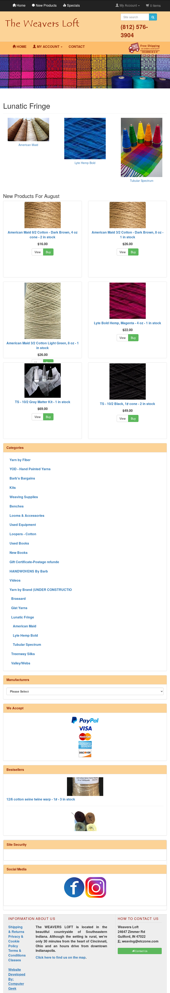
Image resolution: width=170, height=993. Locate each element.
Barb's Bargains (22, 478)
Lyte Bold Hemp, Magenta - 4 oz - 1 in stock (127, 323)
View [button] (37, 252)
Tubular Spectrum (141, 180)
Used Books (19, 543)
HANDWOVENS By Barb (29, 571)
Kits (13, 487)
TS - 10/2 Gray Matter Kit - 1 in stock (42, 401)
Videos (15, 580)
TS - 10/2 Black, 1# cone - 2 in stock (127, 403)
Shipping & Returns (16, 929)
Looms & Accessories (27, 515)
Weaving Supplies (24, 496)
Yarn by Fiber (20, 459)
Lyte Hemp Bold (85, 163)
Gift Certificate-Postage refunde (34, 561)
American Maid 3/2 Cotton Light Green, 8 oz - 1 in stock (42, 345)
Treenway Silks (22, 653)
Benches (17, 506)
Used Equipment (23, 524)
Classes (14, 960)
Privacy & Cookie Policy (15, 941)
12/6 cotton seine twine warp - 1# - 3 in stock (40, 789)
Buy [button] (48, 252)
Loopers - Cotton (23, 533)
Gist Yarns (18, 607)
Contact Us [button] (140, 951)
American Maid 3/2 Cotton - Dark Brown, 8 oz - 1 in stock (127, 234)
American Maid (28, 145)
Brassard (18, 598)
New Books (19, 552)
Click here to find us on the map (61, 957)
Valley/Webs (20, 663)
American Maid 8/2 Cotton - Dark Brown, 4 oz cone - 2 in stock (43, 234)
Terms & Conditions (17, 953)
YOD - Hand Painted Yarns (30, 468)
